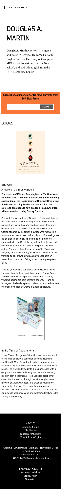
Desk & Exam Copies (30, 437)
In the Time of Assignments (18, 350)
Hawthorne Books (49, 447)
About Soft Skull (30, 427)
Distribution (30, 430)
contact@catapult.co (38, 458)
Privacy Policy (30, 475)
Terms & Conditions (30, 472)
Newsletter (30, 479)
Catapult (7, 447)
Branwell (6, 184)
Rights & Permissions (30, 433)
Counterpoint (20, 447)
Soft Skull (33, 447)
